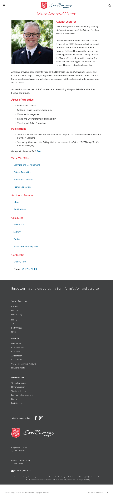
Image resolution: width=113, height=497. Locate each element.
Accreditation (16, 356)
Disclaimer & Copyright (33, 492)
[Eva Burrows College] (56, 5)
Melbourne (19, 224)
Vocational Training (18, 391)
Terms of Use (19, 492)
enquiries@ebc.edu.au (23, 470)
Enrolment (15, 310)
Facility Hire (20, 209)
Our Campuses (17, 347)
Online (17, 239)
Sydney (17, 231)
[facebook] (36, 418)
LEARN (14, 332)
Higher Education (22, 186)
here (39, 151)
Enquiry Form (20, 261)
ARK (13, 324)
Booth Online (16, 328)
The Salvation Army (97, 492)
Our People (15, 351)
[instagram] (41, 418)
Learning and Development (27, 164)
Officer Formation (22, 172)
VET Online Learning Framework (24, 364)
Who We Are (16, 343)
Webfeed (46, 492)
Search (109, 5)
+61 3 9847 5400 (29, 269)
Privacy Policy (9, 492)
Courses (14, 306)
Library (17, 202)
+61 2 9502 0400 (20, 463)
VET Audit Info (16, 360)
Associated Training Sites (26, 246)
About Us (15, 338)
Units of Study (16, 314)
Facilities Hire (16, 403)
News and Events (18, 368)
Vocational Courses (23, 179)
